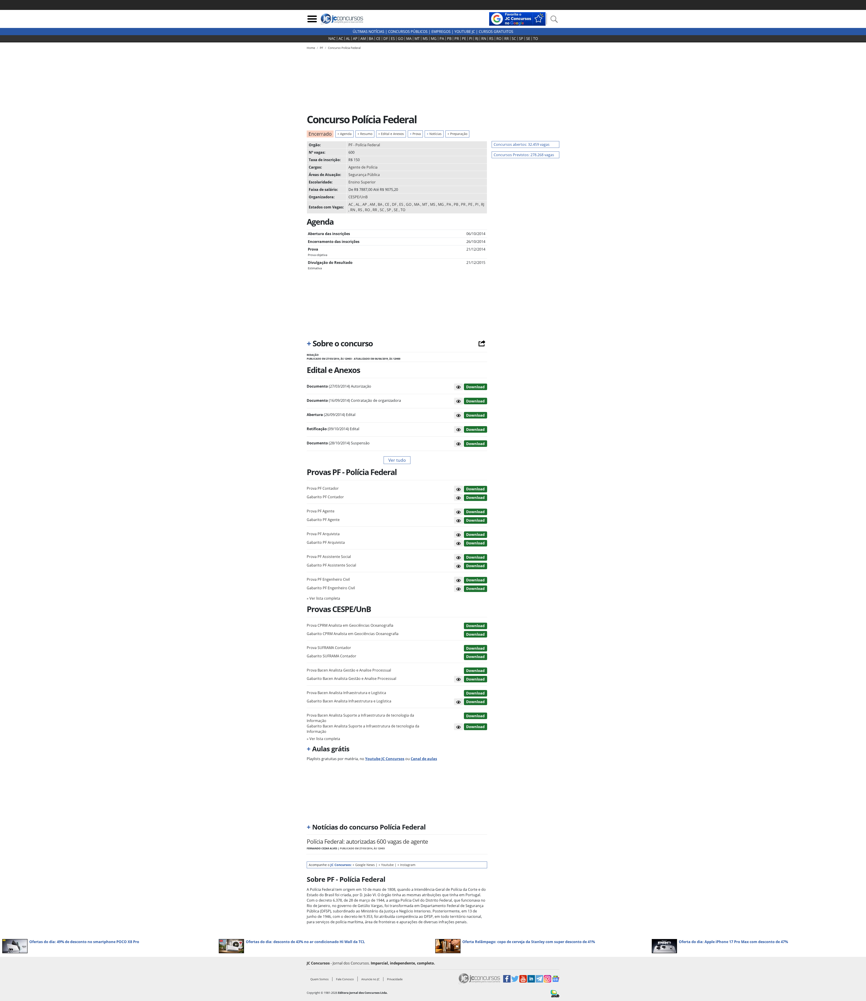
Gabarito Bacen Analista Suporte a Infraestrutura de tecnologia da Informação (363, 729)
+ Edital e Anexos (391, 134)
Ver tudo (397, 460)
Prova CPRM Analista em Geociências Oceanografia (350, 625)
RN (483, 38)
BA (371, 38)
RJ (476, 38)
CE (378, 38)
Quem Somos (319, 979)
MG (434, 38)
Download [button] (475, 489)
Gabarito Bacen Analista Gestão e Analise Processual (351, 678)
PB (449, 38)
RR (506, 38)
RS (491, 38)
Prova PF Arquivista (323, 533)
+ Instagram (406, 865)
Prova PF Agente (320, 511)
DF (385, 38)
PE (464, 38)
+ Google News (363, 865)
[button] (458, 387)
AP (355, 38)
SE (528, 38)
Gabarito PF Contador (325, 496)
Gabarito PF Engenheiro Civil (331, 587)
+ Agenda (344, 134)
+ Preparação (457, 134)
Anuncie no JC (370, 979)
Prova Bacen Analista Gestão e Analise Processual (349, 670)
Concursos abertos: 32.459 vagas (522, 144)
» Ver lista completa (323, 598)
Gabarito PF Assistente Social (331, 565)
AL (348, 38)
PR (456, 38)
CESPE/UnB (358, 196)
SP (521, 38)
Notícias (434, 134)
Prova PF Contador (323, 488)
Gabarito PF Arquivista (326, 542)
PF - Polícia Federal (364, 144)
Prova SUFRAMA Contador (329, 647)
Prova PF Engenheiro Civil (328, 579)
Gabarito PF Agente (323, 519)
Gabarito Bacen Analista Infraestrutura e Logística (349, 701)
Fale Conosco (345, 979)
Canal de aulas (424, 758)
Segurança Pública (364, 174)
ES (393, 38)
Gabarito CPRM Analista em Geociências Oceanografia (352, 633)
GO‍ (400, 38)
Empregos (441, 31)
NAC (332, 38)
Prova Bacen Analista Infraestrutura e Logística (346, 692)
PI (470, 38)
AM (363, 38)
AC (341, 38)
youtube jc (464, 31)
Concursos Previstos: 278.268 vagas (524, 154)
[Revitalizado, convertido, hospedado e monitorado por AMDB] (555, 993)
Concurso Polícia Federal (344, 48)
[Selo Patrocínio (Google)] (517, 18)
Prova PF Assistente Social (329, 556)
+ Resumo (364, 134)
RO (498, 38)
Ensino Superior (362, 182)
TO (535, 38)
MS (425, 38)
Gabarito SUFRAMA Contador (331, 656)
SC (514, 38)
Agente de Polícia (363, 167)
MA (409, 38)
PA (442, 38)
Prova (415, 134)
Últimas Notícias (368, 31)
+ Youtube (386, 865)
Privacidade (395, 979)
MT (417, 38)
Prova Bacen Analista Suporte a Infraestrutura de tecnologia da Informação (360, 718)
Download (475, 386)
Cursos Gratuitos (496, 31)
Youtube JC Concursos (384, 758)
